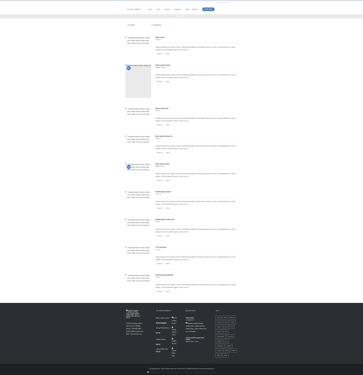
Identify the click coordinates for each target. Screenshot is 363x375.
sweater (219, 350)
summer (229, 346)
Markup (188, 341)
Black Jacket (160, 37)
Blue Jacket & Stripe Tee (164, 136)
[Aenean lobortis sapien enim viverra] (196, 328)
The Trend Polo (161, 247)
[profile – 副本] (133, 8)
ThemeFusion (180, 368)
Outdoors (219, 341)
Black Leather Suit (162, 108)
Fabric (232, 322)
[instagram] (132, 2)
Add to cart (160, 53)
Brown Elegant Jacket (163, 192)
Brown (232, 317)
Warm (233, 350)
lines (226, 331)
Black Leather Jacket (163, 65)
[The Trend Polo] (138, 250)
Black (218, 317)
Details (168, 53)
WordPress (210, 368)
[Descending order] (147, 25)
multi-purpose (220, 336)
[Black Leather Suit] (138, 111)
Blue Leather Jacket (162, 164)
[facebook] (126, 2)
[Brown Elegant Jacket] (138, 195)
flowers (219, 327)
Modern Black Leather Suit (165, 219)
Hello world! (190, 318)
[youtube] (136, 2)
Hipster (219, 331)
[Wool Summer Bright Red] (138, 278)
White (218, 355)
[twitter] (129, 2)
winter (225, 355)
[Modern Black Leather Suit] (138, 223)
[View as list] (173, 25)
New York (230, 336)
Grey (226, 327)
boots (225, 317)
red (226, 341)
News (192, 341)
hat (232, 327)
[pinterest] (139, 2)
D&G (226, 322)
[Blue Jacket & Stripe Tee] (138, 139)
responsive (220, 346)
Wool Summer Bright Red (164, 275)
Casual (219, 322)
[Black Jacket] (138, 40)
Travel (226, 350)
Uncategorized (190, 320)
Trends (197, 341)
